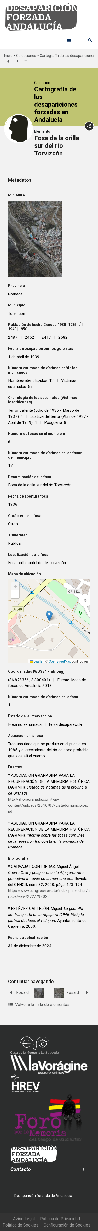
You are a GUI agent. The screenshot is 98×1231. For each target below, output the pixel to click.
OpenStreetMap (60, 661)
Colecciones (26, 56)
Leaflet (38, 661)
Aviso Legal (24, 1218)
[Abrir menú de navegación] (69, 40)
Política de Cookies (20, 1225)
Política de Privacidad (60, 1218)
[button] (90, 40)
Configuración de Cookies (67, 1225)
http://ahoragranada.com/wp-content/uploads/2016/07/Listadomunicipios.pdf (48, 805)
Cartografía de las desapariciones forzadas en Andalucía (56, 104)
